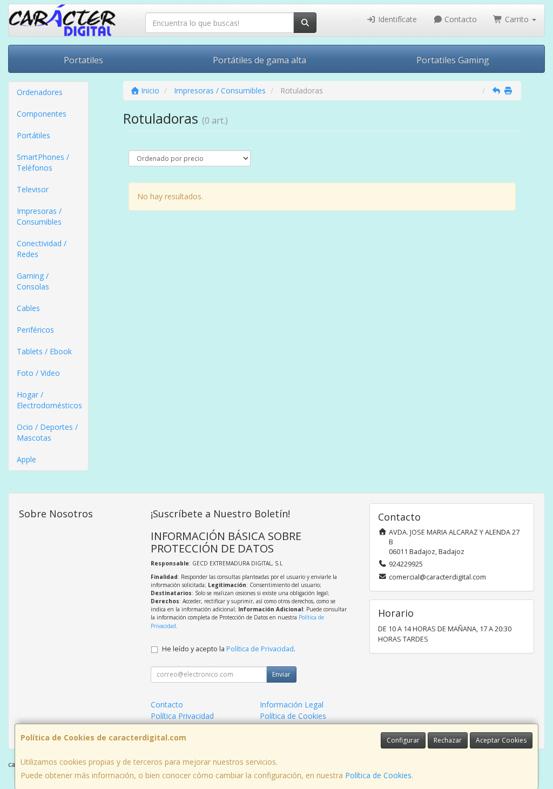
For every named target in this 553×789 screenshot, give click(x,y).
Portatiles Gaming (452, 60)
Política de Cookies (378, 775)
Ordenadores (40, 92)
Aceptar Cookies (501, 740)
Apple (26, 459)
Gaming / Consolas (33, 281)
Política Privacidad (182, 716)
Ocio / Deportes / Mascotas (47, 432)
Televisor (33, 189)
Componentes (41, 114)
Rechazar (448, 740)
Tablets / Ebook (44, 351)
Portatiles (83, 60)
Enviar (281, 674)
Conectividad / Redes (41, 248)
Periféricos (35, 330)
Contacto (459, 19)
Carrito (517, 19)
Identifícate (396, 19)
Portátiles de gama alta (259, 60)
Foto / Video (38, 373)
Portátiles (33, 135)
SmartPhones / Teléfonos (43, 162)
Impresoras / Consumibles (39, 216)
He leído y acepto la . (228, 648)
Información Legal (291, 704)
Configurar (403, 740)
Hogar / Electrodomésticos (49, 399)
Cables (28, 308)
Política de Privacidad (260, 648)
